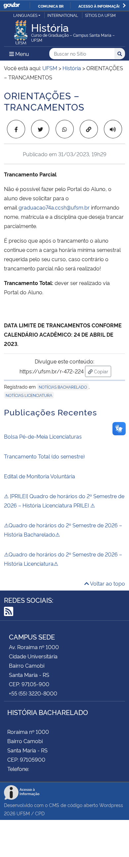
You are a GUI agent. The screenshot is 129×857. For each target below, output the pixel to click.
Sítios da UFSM (100, 15)
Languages (25, 15)
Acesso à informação (99, 6)
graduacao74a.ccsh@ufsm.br (54, 207)
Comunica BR (51, 6)
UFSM (23, 813)
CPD (40, 813)
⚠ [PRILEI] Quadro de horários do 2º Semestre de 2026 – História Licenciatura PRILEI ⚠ (64, 500)
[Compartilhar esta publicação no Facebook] (16, 129)
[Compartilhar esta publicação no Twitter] (40, 129)
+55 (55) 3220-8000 (33, 693)
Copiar (102, 371)
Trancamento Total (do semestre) (44, 456)
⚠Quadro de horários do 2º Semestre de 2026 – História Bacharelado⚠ (63, 529)
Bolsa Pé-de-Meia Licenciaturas (43, 436)
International (62, 15)
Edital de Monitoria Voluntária (39, 476)
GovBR (11, 5)
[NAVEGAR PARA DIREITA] (124, 5)
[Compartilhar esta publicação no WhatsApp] (65, 129)
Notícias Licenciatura (29, 395)
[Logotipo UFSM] (20, 30)
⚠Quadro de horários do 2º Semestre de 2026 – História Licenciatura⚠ (63, 558)
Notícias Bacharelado (63, 387)
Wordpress (111, 805)
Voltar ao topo (107, 583)
